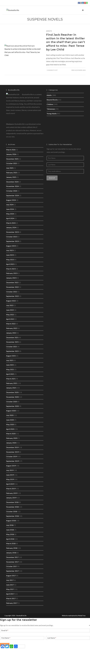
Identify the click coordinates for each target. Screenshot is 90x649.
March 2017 (10, 598)
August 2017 (11, 575)
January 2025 (11, 177)
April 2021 (10, 374)
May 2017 (10, 589)
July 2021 (9, 360)
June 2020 (10, 420)
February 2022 (11, 328)
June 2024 (10, 209)
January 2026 (11, 154)
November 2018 (12, 507)
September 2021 (12, 351)
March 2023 (10, 269)
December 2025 (12, 159)
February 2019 (11, 493)
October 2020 (11, 401)
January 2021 (11, 388)
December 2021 (12, 337)
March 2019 (10, 488)
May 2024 (10, 214)
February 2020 (11, 438)
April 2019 (10, 484)
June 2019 (10, 475)
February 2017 (11, 603)
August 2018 (11, 520)
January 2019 (11, 498)
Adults (49, 31)
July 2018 (9, 525)
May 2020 (10, 424)
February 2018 (11, 548)
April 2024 (10, 218)
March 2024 (10, 223)
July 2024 (9, 204)
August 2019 (11, 466)
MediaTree (82, 615)
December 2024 (12, 182)
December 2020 (12, 392)
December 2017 (12, 557)
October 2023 (11, 237)
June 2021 (10, 365)
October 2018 (11, 511)
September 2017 (12, 571)
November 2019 (12, 452)
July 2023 (9, 250)
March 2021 (10, 379)
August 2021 (11, 356)
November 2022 (12, 287)
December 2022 (12, 282)
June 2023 (10, 255)
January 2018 (11, 553)
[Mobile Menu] (83, 10)
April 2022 (10, 319)
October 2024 (11, 191)
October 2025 (11, 163)
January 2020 (11, 443)
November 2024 (12, 186)
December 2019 (12, 447)
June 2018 (10, 530)
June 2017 (10, 585)
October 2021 (11, 346)
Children (50, 104)
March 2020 (10, 433)
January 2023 (11, 278)
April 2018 (10, 539)
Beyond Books (52, 100)
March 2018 (10, 543)
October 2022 (11, 292)
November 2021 (12, 342)
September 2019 (12, 461)
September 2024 (12, 195)
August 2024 (11, 200)
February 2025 (11, 172)
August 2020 (11, 411)
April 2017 (10, 594)
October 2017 (11, 566)
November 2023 (12, 232)
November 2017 (12, 562)
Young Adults (52, 113)
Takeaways (51, 109)
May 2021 (10, 369)
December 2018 (12, 502)
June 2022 (10, 310)
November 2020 (12, 397)
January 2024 (11, 227)
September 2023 (12, 241)
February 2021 (11, 383)
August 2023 (11, 246)
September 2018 (12, 516)
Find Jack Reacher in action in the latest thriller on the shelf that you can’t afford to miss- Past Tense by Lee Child (65, 42)
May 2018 (10, 534)
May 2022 (10, 314)
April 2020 (10, 429)
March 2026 (10, 150)
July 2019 (9, 470)
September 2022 (12, 296)
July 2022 (9, 305)
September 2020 (12, 406)
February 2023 (11, 273)
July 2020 (9, 415)
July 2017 (9, 580)
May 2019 (10, 479)
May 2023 (10, 259)
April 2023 (10, 264)
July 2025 (9, 168)
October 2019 (11, 456)
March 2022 (10, 324)
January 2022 (11, 333)
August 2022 (11, 301)
